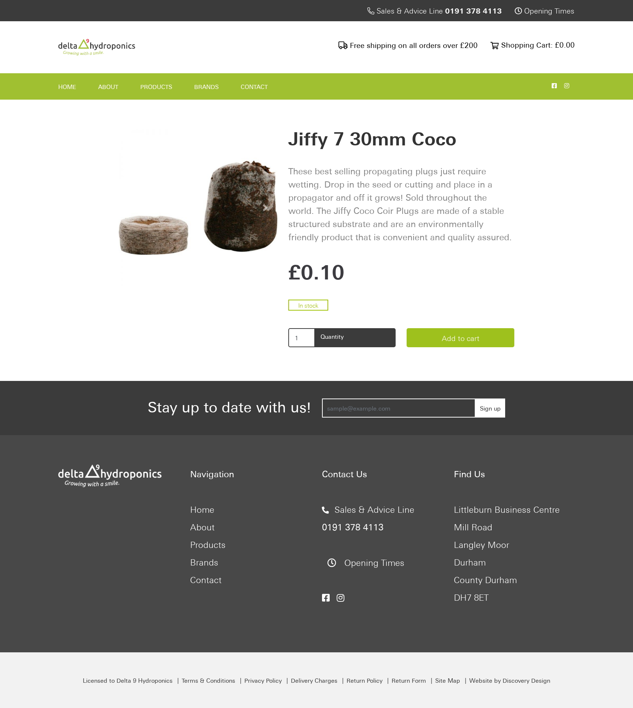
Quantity (332, 336)
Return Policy (364, 680)
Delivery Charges (314, 680)
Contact (254, 86)
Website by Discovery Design (509, 680)
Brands (206, 86)
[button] (130, 207)
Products (156, 86)
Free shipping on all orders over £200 (413, 44)
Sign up (490, 408)
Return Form (409, 680)
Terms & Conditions (208, 680)
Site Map (447, 680)
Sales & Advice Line (438, 10)
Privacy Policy (263, 680)
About (108, 86)
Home (67, 86)
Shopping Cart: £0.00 (537, 44)
